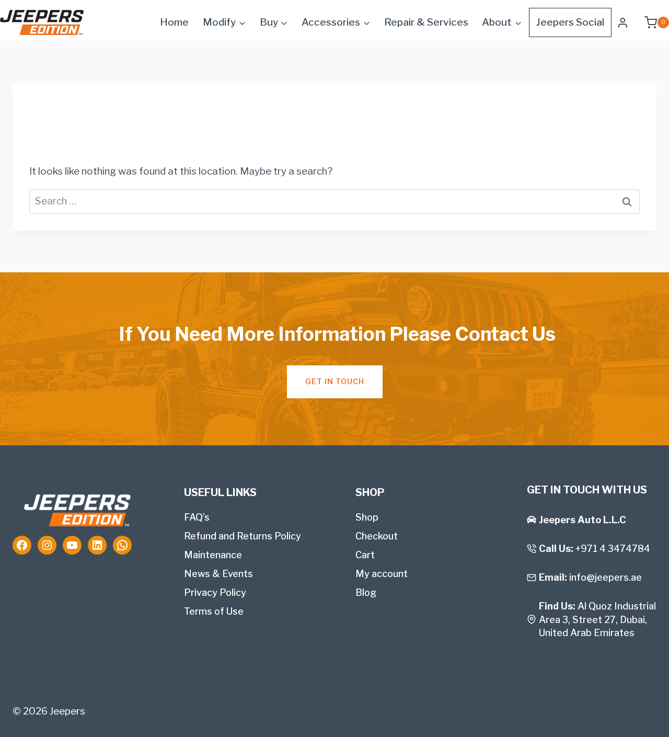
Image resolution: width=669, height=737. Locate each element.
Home (174, 22)
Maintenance (213, 554)
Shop (366, 517)
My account (381, 573)
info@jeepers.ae (605, 577)
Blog (365, 592)
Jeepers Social (570, 22)
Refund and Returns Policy (242, 536)
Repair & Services (426, 22)
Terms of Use (214, 611)
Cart (365, 554)
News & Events (218, 573)
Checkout (376, 536)
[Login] (623, 22)
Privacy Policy (215, 592)
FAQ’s (197, 517)
